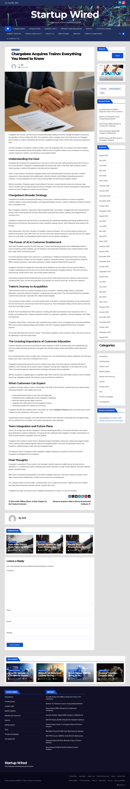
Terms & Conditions (93, 34)
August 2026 (103, 155)
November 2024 (104, 261)
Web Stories (63, 34)
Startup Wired (65, 14)
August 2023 (103, 337)
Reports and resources (71, 29)
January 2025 (104, 251)
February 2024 (104, 307)
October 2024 (104, 266)
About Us (50, 34)
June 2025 (103, 226)
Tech (101, 392)
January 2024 (104, 312)
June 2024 (103, 287)
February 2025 (104, 246)
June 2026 (103, 165)
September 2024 (105, 271)
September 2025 (105, 211)
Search (102, 49)
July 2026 (102, 160)
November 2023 (104, 322)
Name (9, 610)
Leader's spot (104, 366)
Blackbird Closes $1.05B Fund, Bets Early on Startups (64, 731)
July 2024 (102, 282)
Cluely (102, 93)
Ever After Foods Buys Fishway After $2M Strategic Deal (18, 547)
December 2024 (104, 256)
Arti (22, 65)
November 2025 (104, 201)
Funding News (19, 29)
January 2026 (104, 191)
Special (89, 29)
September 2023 (105, 332)
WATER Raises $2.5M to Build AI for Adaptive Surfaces (65, 720)
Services (77, 34)
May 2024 (102, 292)
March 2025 (103, 241)
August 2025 (103, 216)
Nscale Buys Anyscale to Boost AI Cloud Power (79, 547)
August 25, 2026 (15, 679)
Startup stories (104, 29)
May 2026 (102, 170)
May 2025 (102, 231)
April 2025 (102, 236)
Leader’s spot (51, 29)
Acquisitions (34, 29)
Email (9, 621)
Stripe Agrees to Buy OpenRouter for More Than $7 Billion (49, 547)
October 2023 (104, 327)
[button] (120, 33)
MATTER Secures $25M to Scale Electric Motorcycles (64, 736)
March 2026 (103, 181)
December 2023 (104, 317)
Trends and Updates (106, 397)
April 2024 (102, 297)
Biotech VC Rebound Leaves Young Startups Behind (49, 675)
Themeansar (37, 780)
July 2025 (102, 221)
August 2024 (103, 277)
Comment (10, 570)
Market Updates (14, 34)
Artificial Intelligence (114, 88)
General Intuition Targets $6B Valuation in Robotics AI (64, 715)
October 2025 (104, 206)
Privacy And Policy (33, 34)
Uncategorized (104, 402)
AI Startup (103, 88)
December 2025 (104, 196)
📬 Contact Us (13, 39)
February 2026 (104, 186)
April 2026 (102, 175)
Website (9, 633)
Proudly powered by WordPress (13, 780)
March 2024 (103, 302)
